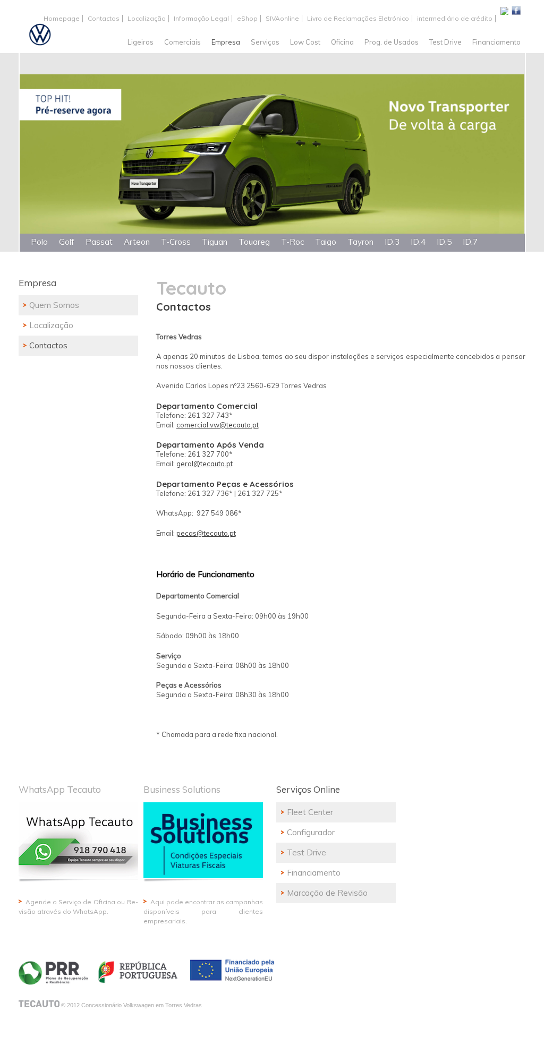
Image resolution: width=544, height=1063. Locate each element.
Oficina (342, 42)
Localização (147, 18)
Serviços (265, 42)
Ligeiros (141, 42)
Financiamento (496, 42)
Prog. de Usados (391, 42)
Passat (99, 242)
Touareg (254, 242)
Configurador (311, 832)
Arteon (137, 242)
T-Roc (292, 242)
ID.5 (444, 242)
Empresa (225, 42)
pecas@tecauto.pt (206, 533)
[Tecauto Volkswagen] (37, 36)
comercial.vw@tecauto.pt (217, 425)
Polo (39, 242)
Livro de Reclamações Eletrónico (358, 18)
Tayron (360, 242)
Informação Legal (201, 18)
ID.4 (418, 242)
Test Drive (445, 42)
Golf (66, 242)
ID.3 (392, 242)
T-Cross (176, 242)
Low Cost (305, 42)
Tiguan (214, 242)
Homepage (62, 18)
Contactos (104, 18)
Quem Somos (54, 305)
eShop (247, 18)
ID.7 (470, 242)
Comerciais (182, 42)
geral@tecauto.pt (204, 463)
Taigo (325, 242)
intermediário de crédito (454, 18)
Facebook (516, 10)
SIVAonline (282, 18)
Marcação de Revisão (327, 893)
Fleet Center (310, 812)
